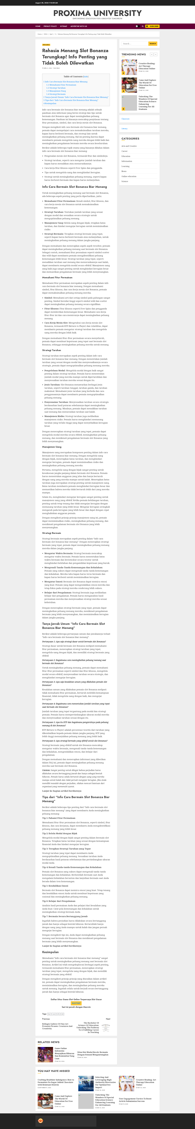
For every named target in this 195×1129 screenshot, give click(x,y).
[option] (139, 68)
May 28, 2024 (60, 1061)
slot (62, 1014)
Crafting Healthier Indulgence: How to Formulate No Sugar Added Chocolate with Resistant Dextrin (148, 102)
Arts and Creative (129, 146)
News (124, 171)
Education (126, 156)
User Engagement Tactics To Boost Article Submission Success (135, 1099)
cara (53, 1014)
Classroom (125, 119)
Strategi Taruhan (56, 88)
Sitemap (63, 26)
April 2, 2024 (48, 68)
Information (46, 45)
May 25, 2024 (83, 1057)
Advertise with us (79, 26)
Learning (126, 166)
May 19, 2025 (124, 1104)
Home (37, 26)
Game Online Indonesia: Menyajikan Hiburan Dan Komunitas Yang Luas (64, 1053)
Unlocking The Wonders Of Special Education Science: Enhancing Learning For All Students (148, 85)
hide (86, 76)
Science (125, 181)
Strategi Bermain (56, 94)
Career (125, 151)
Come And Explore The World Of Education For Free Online (148, 66)
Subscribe (154, 26)
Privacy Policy (50, 26)
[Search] (142, 26)
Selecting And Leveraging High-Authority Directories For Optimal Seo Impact (105, 1082)
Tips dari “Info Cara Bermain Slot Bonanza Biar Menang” (70, 100)
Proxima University (97, 13)
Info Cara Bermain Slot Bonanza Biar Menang (65, 81)
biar (49, 1014)
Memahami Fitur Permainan (61, 84)
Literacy (124, 128)
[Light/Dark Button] (138, 26)
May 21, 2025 (101, 1108)
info (58, 1014)
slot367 (76, 1003)
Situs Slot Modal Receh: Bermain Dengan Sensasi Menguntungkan (92, 1053)
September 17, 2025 (45, 1088)
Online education (129, 176)
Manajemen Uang (56, 91)
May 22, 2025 (144, 72)
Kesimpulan (49, 103)
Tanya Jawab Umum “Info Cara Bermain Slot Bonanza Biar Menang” (76, 97)
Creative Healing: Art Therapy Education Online (146, 1082)
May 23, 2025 (101, 1090)
